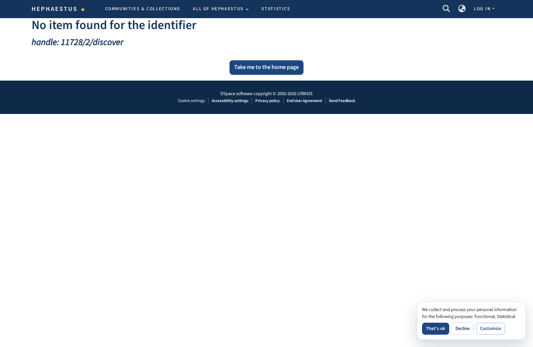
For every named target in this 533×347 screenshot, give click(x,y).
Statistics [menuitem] (275, 8)
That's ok (435, 328)
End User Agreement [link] (304, 100)
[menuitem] (221, 9)
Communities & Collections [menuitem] (143, 8)
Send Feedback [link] (342, 100)
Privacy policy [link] (267, 100)
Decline (462, 328)
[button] (446, 9)
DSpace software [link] (236, 93)
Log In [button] (483, 8)
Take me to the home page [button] (266, 67)
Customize (490, 328)
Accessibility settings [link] (230, 100)
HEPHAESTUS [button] (55, 9)
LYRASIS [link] (305, 93)
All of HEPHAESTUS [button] (218, 8)
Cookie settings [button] (191, 100)
